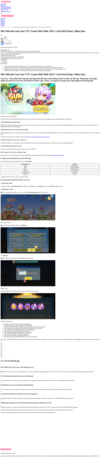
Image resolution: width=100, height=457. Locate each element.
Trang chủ (3, 27)
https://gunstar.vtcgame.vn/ (57, 155)
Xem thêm (3, 60)
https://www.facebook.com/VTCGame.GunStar (38, 137)
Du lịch (9, 27)
